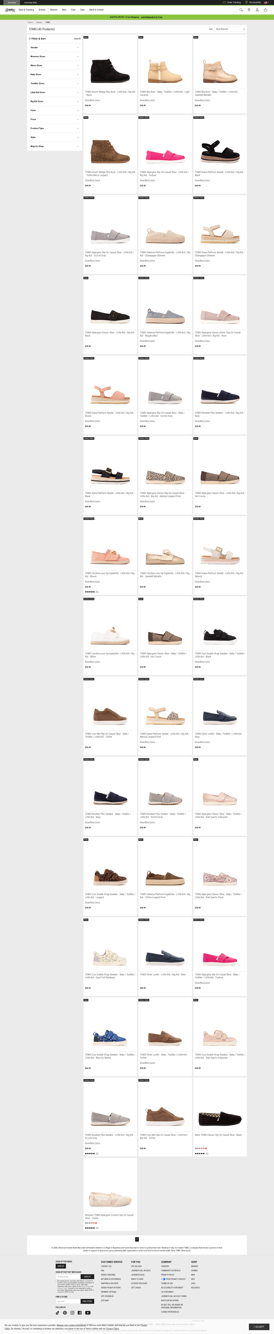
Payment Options (108, 1292)
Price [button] (33, 119)
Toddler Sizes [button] (37, 83)
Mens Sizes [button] (36, 65)
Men (193, 1275)
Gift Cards (136, 1288)
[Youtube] (88, 1312)
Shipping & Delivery (109, 1283)
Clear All (77, 38)
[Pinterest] (66, 1312)
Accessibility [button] (255, 2)
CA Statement (167, 1292)
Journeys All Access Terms (174, 1296)
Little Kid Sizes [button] (38, 92)
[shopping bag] (266, 10)
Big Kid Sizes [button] (37, 101)
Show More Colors (92, 100)
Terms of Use (167, 1283)
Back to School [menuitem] (96, 9)
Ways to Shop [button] (37, 146)
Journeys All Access (141, 1270)
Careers (165, 1266)
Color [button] (33, 110)
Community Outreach (170, 1270)
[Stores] (249, 10)
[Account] (258, 10)
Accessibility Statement (172, 1288)
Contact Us (106, 1266)
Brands (194, 1266)
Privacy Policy (167, 1275)
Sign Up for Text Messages (68, 1272)
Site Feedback (107, 1296)
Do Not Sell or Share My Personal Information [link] (172, 1306)
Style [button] (33, 137)
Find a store (61, 1297)
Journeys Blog (137, 1275)
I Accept (259, 1326)
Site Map (105, 1300)
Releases (195, 1288)
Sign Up (61, 1266)
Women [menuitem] (53, 9)
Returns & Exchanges (111, 1279)
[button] (266, 2)
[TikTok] (58, 1312)
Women (194, 1270)
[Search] (242, 10)
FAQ (102, 1270)
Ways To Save (137, 1279)
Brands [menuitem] (42, 9)
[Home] (10, 10)
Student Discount (139, 1283)
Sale (193, 1283)
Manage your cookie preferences (71, 1325)
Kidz (193, 1279)
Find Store (87, 1301)
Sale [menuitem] (82, 9)
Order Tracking (234, 2)
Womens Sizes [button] (38, 56)
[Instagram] (73, 1312)
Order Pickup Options (111, 1288)
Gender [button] (34, 47)
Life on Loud (136, 1266)
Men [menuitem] (64, 9)
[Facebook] (80, 1312)
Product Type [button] (37, 128)
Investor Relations (170, 1300)
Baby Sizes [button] (36, 74)
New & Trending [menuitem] (26, 9)
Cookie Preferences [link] (170, 1312)
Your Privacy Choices (176, 1279)
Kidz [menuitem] (73, 9)
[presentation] (26, 10)
